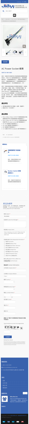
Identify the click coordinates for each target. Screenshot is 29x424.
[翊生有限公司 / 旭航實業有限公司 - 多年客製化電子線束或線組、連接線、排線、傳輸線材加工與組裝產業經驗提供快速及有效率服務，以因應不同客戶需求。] (14, 6)
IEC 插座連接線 (9, 134)
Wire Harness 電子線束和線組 (18, 19)
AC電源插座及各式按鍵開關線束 (9, 21)
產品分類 (7, 19)
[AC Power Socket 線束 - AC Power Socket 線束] (24, 46)
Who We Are (14, 397)
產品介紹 (5, 385)
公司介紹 (5, 383)
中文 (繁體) (24, 1)
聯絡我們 (5, 387)
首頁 (3, 19)
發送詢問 (5, 62)
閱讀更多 (4, 406)
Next (26, 393)
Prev (24, 393)
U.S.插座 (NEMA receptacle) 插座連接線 (11, 137)
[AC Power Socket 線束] (15, 52)
